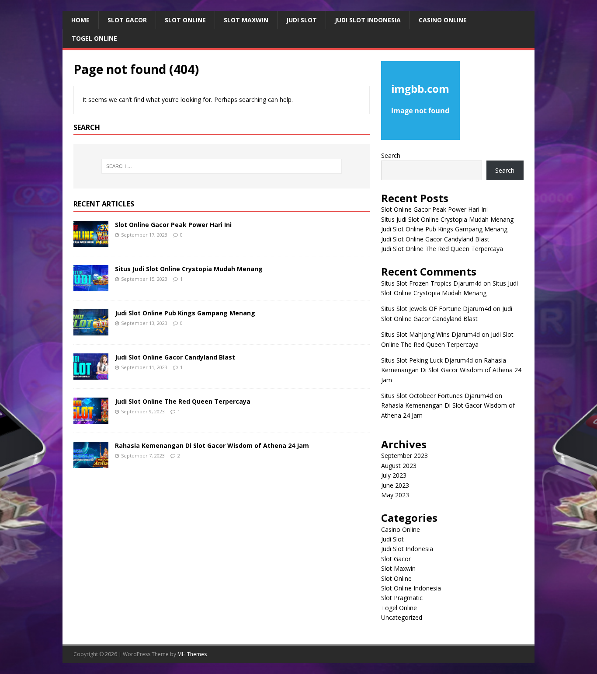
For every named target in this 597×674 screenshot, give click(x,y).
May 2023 (395, 495)
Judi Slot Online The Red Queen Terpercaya (182, 401)
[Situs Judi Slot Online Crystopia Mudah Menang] (90, 286)
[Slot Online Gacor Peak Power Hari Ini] (90, 242)
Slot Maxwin (246, 20)
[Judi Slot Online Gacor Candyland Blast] (90, 374)
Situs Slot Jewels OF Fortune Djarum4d (436, 308)
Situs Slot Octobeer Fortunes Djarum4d (437, 395)
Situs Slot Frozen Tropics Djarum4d (431, 283)
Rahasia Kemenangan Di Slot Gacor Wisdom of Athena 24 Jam (212, 445)
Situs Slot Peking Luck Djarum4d (427, 360)
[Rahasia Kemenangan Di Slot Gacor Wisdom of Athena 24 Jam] (90, 463)
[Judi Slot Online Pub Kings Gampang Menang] (90, 330)
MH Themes (192, 654)
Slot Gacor (127, 20)
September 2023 (404, 455)
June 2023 (395, 485)
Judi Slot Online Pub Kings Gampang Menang (185, 313)
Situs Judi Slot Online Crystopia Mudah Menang (189, 269)
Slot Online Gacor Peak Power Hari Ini (173, 224)
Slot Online (185, 20)
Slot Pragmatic (402, 598)
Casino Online (443, 20)
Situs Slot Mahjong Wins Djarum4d (430, 334)
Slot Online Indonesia (411, 588)
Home (80, 20)
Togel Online (94, 38)
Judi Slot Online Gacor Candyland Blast (175, 357)
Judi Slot (301, 20)
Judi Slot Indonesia (368, 20)
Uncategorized (401, 617)
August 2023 (399, 465)
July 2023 (393, 475)
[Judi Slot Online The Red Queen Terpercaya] (90, 419)
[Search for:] (221, 166)
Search (390, 155)
